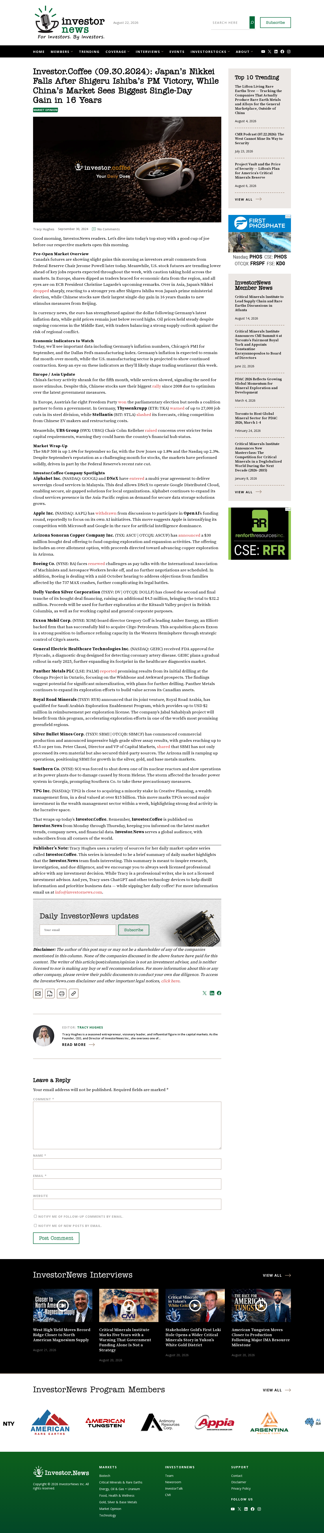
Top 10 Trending (257, 77)
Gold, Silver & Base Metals (118, 1502)
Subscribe (275, 23)
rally (156, 386)
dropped (41, 291)
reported (108, 671)
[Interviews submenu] (162, 51)
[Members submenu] (72, 51)
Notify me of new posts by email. (70, 1226)
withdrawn (106, 513)
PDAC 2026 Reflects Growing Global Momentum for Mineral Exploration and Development (258, 386)
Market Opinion (46, 110)
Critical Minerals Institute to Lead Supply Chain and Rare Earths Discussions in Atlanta (259, 303)
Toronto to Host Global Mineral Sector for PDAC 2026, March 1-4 (256, 418)
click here (170, 981)
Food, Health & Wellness (116, 1495)
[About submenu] (252, 51)
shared (163, 746)
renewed (96, 563)
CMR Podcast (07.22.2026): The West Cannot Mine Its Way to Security (259, 138)
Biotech (104, 1476)
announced (189, 535)
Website (40, 1196)
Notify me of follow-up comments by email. (80, 1216)
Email (40, 1176)
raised (151, 430)
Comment (43, 1099)
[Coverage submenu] (128, 51)
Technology (107, 1515)
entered (136, 478)
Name (39, 1155)
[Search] (252, 22)
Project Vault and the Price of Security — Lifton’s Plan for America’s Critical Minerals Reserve (258, 171)
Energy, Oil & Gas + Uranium (119, 1489)
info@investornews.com (78, 892)
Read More (74, 1044)
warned (177, 408)
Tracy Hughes (90, 1027)
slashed (143, 414)
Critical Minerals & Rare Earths (120, 1482)
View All (244, 199)
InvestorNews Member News (253, 285)
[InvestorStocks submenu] (228, 51)
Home (39, 51)
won (122, 402)
